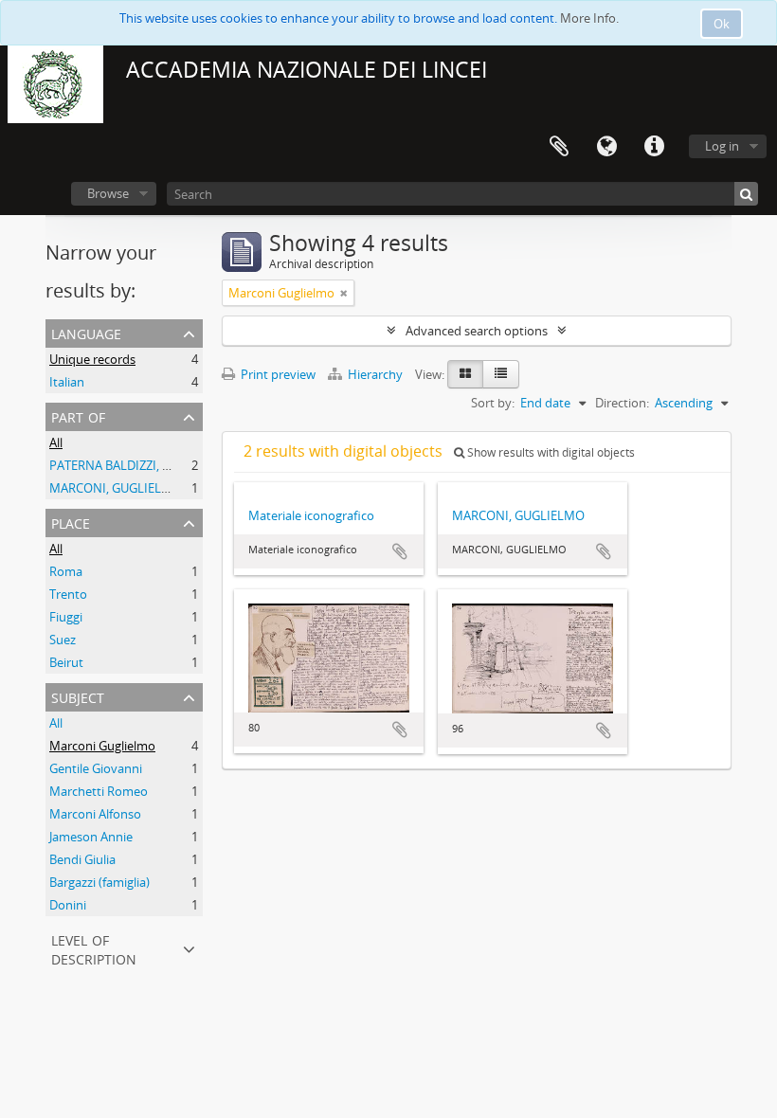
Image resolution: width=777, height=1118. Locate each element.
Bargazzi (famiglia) (99, 882)
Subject (77, 696)
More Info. (589, 18)
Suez (62, 639)
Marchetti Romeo (98, 791)
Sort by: (493, 402)
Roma (65, 571)
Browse (108, 193)
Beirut (66, 662)
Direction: (622, 402)
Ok (722, 23)
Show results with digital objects (549, 452)
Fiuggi (65, 616)
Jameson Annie (91, 836)
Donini (67, 904)
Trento (68, 594)
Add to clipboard (399, 551)
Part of (78, 415)
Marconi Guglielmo (102, 745)
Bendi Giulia (82, 859)
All (56, 442)
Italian (66, 381)
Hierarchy (375, 374)
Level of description (93, 948)
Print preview (277, 374)
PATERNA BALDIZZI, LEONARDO (138, 465)
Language (606, 147)
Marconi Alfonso (95, 813)
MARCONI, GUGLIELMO (115, 487)
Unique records (92, 359)
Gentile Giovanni (95, 768)
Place (70, 521)
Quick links (654, 147)
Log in (722, 145)
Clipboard (559, 147)
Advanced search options (477, 330)
